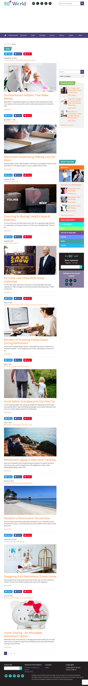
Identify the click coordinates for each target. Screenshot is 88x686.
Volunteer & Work (29, 60)
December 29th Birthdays (74, 207)
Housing (33, 305)
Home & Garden (25, 305)
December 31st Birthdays (74, 189)
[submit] (82, 72)
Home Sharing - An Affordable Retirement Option (23, 634)
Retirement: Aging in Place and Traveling (30, 460)
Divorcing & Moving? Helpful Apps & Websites (27, 218)
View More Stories (67, 125)
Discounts (23, 35)
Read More (7, 109)
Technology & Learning (19, 425)
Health (71, 35)
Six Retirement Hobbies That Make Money (26, 96)
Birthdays (42, 35)
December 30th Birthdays (74, 198)
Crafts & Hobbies (9, 60)
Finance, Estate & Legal (11, 305)
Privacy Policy (29, 672)
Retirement (19, 60)
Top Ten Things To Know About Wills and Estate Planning (74, 102)
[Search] (82, 3)
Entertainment (13, 35)
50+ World (7, 44)
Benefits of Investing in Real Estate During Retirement (26, 341)
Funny (6, 243)
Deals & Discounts (71, 220)
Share (9, 54)
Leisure (52, 35)
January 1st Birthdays (71, 184)
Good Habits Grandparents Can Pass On (29, 401)
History (61, 35)
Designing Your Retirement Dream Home (30, 576)
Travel (33, 35)
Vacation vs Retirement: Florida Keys (27, 518)
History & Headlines (71, 233)
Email (47, 667)
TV (17, 243)
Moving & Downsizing (11, 122)
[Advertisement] (44, 18)
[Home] (5, 35)
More (80, 35)
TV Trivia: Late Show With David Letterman (24, 279)
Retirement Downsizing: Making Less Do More (29, 158)
